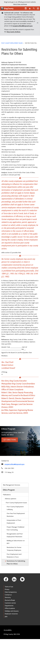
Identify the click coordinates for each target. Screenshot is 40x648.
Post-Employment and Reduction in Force (14, 555)
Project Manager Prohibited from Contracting (15, 528)
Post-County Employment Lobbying (15, 508)
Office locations (10, 608)
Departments (9, 606)
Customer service (10, 603)
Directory (8, 597)
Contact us (8, 595)
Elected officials (10, 600)
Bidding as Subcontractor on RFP (16, 542)
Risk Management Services (11, 485)
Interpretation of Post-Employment (14, 521)
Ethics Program (9, 490)
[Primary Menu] (38, 8)
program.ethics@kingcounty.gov (23, 26)
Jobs (6, 616)
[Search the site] (34, 8)
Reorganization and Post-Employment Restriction (15, 535)
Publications (7, 495)
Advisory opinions (10, 499)
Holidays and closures (12, 611)
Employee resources (11, 614)
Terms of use (9, 587)
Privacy (7, 589)
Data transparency (11, 592)
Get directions (9, 440)
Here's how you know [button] (20, 4)
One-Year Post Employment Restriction (16, 515)
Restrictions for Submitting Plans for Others (16, 562)
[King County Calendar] (26, 8)
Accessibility (8, 630)
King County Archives (13, 32)
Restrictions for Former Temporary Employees (14, 548)
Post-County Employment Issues (12, 43)
